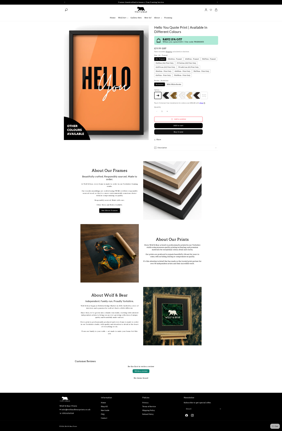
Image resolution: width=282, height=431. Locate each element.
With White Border (174, 84)
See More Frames (109, 210)
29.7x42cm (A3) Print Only (186, 63)
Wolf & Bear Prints (71, 426)
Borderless (159, 84)
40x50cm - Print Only (182, 71)
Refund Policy (148, 414)
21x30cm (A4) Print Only (164, 63)
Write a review (141, 371)
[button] (66, 9)
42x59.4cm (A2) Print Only (165, 67)
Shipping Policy (148, 410)
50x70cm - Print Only (201, 71)
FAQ (103, 414)
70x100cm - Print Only (182, 75)
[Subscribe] (220, 408)
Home (103, 403)
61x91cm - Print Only (163, 75)
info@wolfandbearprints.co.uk (75, 410)
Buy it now (178, 132)
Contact (104, 418)
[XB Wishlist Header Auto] (210, 9)
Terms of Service (149, 406)
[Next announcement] (217, 2)
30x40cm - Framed (175, 59)
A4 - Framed (160, 59)
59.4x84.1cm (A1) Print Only (188, 67)
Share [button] (158, 139)
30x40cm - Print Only (163, 71)
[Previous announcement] (64, 2)
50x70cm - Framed (209, 59)
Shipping (169, 51)
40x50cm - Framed (192, 59)
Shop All (104, 406)
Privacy (145, 403)
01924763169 (68, 413)
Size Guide (105, 410)
